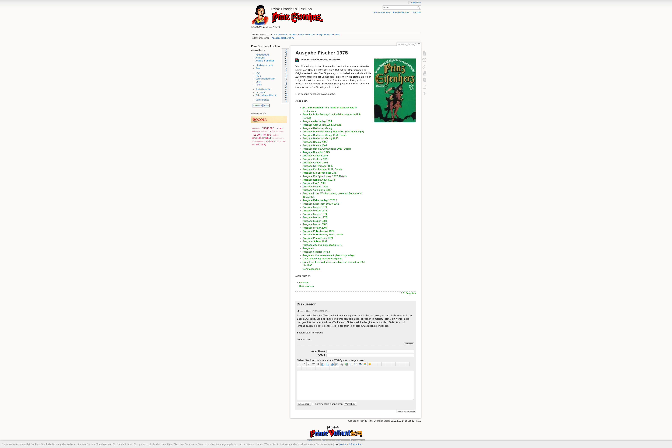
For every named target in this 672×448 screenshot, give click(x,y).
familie (271, 131)
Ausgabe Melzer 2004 (315, 227)
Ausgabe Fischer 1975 (328, 34)
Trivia (258, 76)
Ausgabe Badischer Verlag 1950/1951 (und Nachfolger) (333, 131)
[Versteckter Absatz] (384, 364)
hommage (280, 131)
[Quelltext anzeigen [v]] (424, 53)
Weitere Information (351, 444)
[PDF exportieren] (424, 80)
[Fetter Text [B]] (299, 364)
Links (258, 82)
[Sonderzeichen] (374, 364)
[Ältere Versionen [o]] (424, 60)
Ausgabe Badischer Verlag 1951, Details (325, 135)
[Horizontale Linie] (360, 364)
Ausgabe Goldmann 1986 (317, 189)
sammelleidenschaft (261, 138)
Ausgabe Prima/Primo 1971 (318, 238)
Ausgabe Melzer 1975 (315, 217)
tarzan (279, 141)
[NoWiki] (327, 368)
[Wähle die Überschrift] (337, 364)
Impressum (260, 92)
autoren (279, 128)
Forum (258, 85)
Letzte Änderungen (382, 12)
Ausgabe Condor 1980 (315, 162)
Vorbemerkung (262, 55)
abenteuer (256, 128)
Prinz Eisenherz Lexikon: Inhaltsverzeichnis (294, 34)
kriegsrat (267, 135)
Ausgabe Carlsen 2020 (315, 159)
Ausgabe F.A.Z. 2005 (314, 183)
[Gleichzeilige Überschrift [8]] (323, 364)
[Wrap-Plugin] (299, 368)
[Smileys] (370, 364)
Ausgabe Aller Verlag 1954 (317, 121)
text (284, 141)
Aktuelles (304, 282)
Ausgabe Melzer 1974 (315, 214)
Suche (419, 7)
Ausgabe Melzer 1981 (315, 220)
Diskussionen (306, 286)
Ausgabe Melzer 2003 (315, 224)
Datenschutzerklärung (265, 95)
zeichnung (261, 144)
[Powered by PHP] (314, 440)
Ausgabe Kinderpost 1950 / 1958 (321, 203)
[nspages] (398, 364)
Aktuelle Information (264, 61)
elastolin (264, 131)
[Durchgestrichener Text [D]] (318, 364)
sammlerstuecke (278, 138)
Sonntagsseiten (311, 268)
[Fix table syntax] (402, 364)
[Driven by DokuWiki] (358, 440)
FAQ (257, 73)
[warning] (322, 368)
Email (266, 106)
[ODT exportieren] (424, 86)
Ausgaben (308, 248)
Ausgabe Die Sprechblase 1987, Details (325, 176)
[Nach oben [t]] (424, 93)
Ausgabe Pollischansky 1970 (318, 231)
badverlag (256, 131)
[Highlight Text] (304, 368)
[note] (308, 368)
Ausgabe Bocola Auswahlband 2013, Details (327, 148)
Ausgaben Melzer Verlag (316, 251)
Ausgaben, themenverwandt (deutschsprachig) (329, 255)
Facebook (257, 106)
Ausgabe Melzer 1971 (315, 207)
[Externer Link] (346, 364)
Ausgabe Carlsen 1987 (315, 155)
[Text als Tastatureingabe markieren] (388, 364)
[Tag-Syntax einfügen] (407, 364)
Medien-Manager (401, 12)
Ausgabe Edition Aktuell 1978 (319, 179)
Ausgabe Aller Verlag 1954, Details (322, 124)
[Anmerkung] (393, 364)
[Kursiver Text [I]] (304, 364)
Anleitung (260, 58)
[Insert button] (379, 364)
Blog (257, 68)
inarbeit (256, 134)
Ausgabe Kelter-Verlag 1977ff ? (320, 200)
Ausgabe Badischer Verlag (317, 128)
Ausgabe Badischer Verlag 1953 (320, 138)
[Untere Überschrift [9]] (327, 364)
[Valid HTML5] (329, 440)
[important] (318, 368)
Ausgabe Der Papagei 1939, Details (322, 169)
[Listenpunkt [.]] (355, 364)
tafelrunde (270, 141)
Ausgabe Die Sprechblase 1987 (320, 172)
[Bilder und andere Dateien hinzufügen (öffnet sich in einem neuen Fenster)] (365, 364)
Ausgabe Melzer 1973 (315, 210)
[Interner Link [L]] (341, 364)
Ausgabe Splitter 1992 (315, 241)
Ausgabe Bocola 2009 (315, 145)
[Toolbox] (336, 368)
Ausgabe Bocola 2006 (315, 141)
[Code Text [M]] (313, 364)
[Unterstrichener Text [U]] (309, 364)
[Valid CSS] (343, 440)
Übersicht (416, 12)
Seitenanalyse (262, 100)
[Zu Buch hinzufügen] (424, 73)
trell (253, 145)
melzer (275, 135)
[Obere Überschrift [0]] (332, 364)
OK (336, 444)
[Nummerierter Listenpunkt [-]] (351, 364)
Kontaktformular (263, 89)
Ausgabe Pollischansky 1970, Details (323, 234)
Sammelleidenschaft (265, 79)
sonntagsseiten (258, 141)
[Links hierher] (424, 66)
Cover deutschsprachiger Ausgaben (322, 258)
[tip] (313, 368)
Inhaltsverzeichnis (264, 65)
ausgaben (268, 127)
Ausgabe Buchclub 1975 (316, 152)
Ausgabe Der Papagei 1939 (318, 165)
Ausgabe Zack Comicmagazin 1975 (322, 244)
